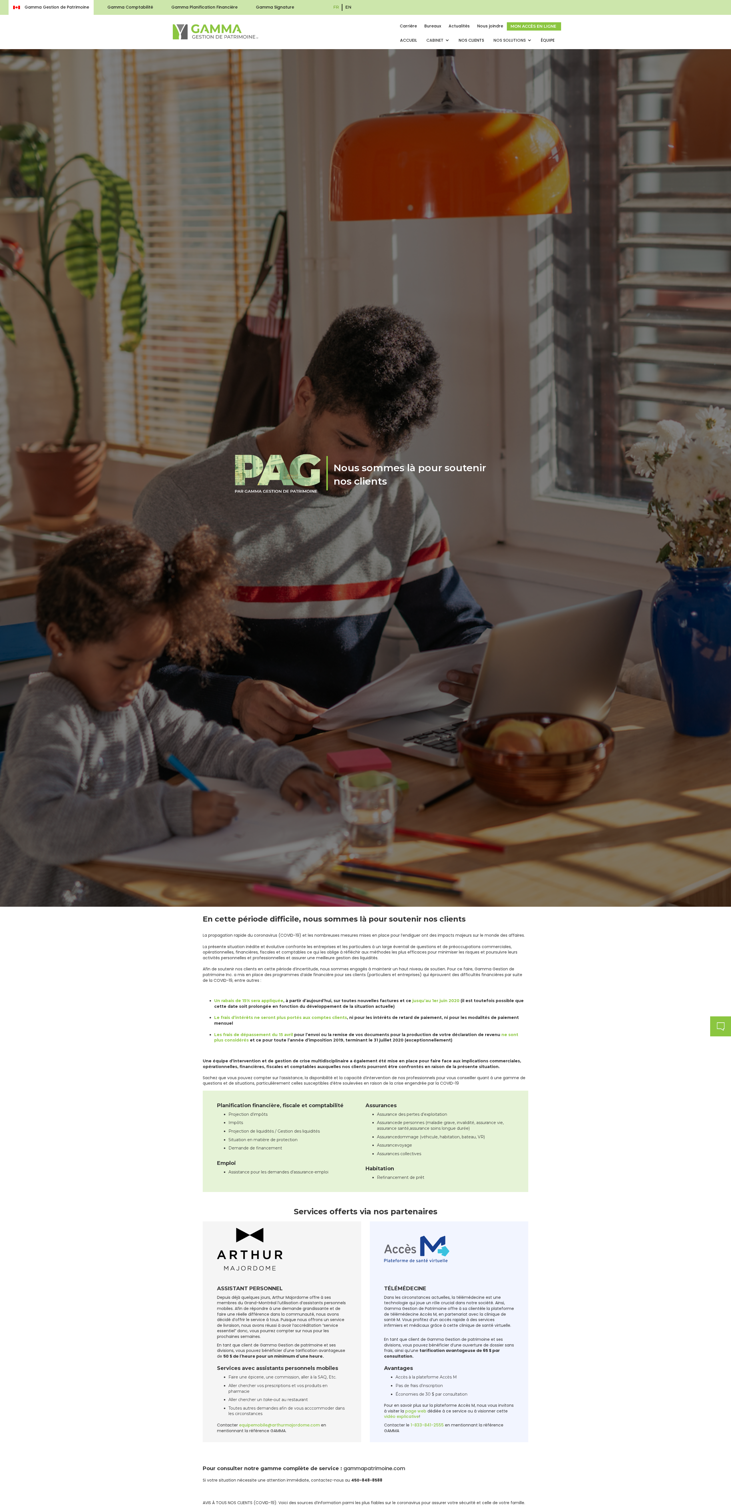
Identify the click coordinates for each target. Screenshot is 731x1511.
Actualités (459, 26)
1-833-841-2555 (427, 1425)
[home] (215, 31)
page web (415, 1411)
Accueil (408, 40)
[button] (438, 40)
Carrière (408, 26)
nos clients (471, 40)
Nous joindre (490, 26)
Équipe (548, 40)
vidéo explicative (401, 1416)
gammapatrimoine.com (374, 1468)
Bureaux (432, 26)
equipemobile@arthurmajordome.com (279, 1425)
